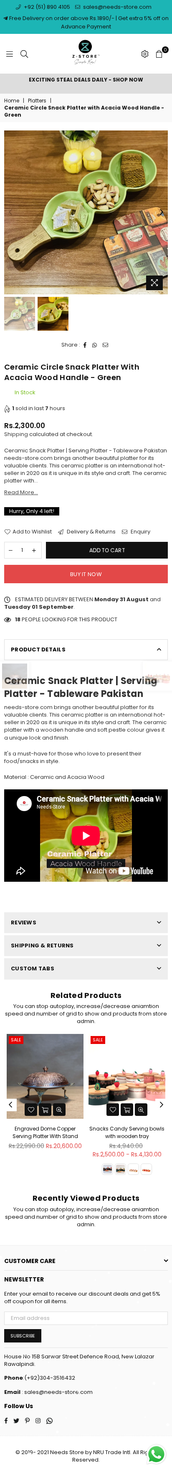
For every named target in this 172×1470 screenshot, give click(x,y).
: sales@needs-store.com (56, 1392)
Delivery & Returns (91, 532)
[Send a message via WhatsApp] (156, 1454)
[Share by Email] (106, 345)
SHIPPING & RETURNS (42, 945)
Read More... (21, 492)
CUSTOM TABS (32, 968)
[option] (86, 80)
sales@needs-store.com (117, 7)
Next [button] (161, 212)
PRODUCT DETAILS (38, 649)
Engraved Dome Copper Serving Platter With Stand (45, 1132)
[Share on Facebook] (85, 345)
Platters (37, 100)
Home (11, 100)
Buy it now (86, 574)
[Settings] (144, 54)
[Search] (24, 54)
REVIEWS (23, 922)
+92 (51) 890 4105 (46, 7)
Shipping (16, 434)
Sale (16, 1039)
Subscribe (22, 1335)
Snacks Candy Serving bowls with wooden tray (126, 1132)
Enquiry (139, 532)
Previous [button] (10, 212)
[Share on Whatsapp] (94, 345)
